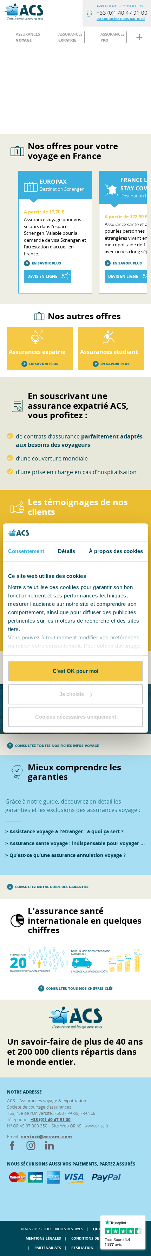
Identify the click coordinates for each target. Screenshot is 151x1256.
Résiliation (82, 1247)
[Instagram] (31, 1149)
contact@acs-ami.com (46, 1136)
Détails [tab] (66, 551)
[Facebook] (13, 1149)
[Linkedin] (49, 1149)
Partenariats (47, 1247)
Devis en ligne (42, 276)
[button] (23, 1195)
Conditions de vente (91, 1238)
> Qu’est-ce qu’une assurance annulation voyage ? (65, 855)
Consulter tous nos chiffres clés (79, 988)
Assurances (28, 37)
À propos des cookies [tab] (116, 551)
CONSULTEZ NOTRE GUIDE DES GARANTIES (51, 886)
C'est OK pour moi (75, 671)
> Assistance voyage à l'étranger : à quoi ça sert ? (64, 831)
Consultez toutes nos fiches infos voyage (57, 745)
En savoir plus (46, 263)
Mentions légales (43, 1238)
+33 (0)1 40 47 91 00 (51, 1120)
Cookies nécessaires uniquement (75, 717)
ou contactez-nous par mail (121, 18)
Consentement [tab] (26, 551)
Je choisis (71, 694)
